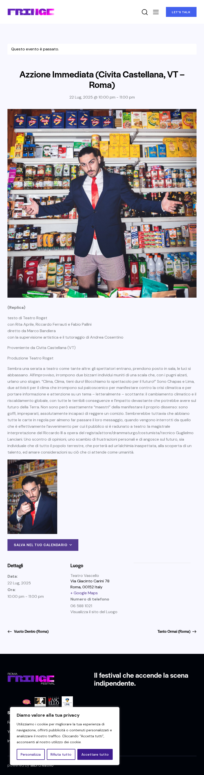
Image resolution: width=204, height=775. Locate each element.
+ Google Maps (84, 593)
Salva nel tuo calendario (40, 544)
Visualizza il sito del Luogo (93, 611)
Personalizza (31, 754)
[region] (64, 736)
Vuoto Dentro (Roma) (31, 631)
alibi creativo (41, 765)
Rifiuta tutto (61, 754)
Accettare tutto (95, 754)
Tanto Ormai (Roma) (174, 631)
